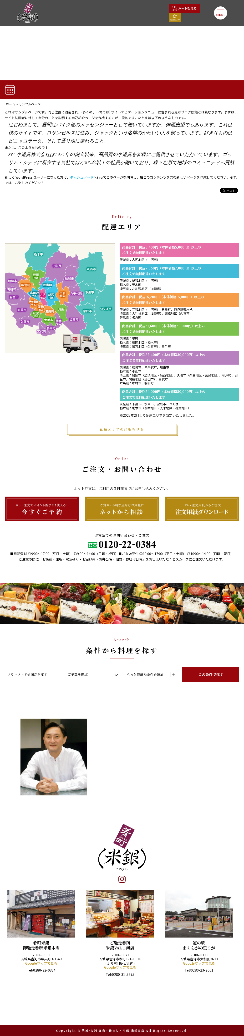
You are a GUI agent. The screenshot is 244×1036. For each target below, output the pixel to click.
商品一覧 (43, 89)
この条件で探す (210, 674)
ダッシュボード (81, 177)
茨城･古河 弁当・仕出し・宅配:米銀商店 (113, 1030)
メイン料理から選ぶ (142, 89)
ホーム (10, 104)
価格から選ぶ (191, 89)
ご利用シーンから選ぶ (92, 89)
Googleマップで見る (41, 963)
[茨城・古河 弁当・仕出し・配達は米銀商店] (27, 12)
